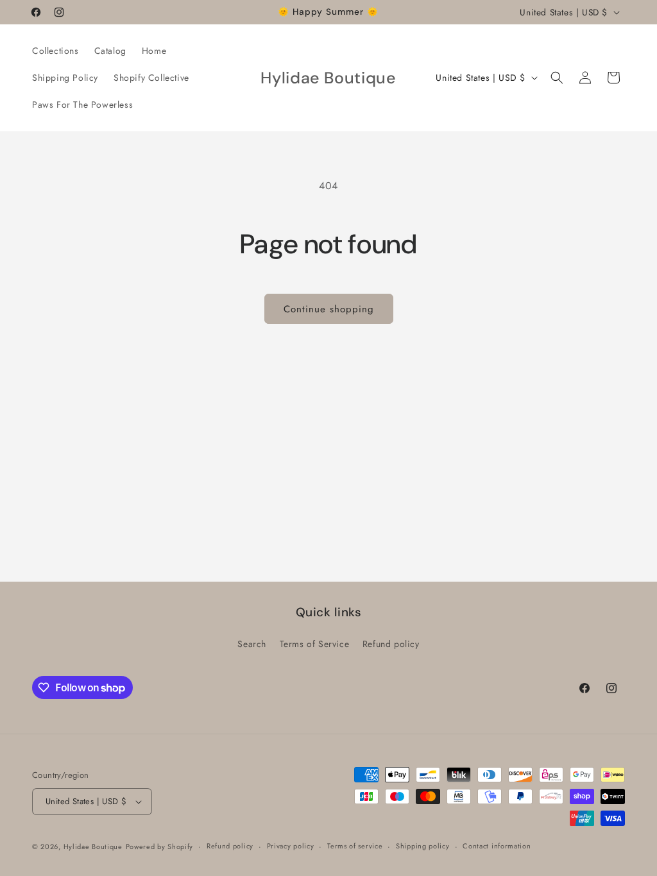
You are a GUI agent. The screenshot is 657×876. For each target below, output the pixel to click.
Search (251, 643)
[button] (557, 77)
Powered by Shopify (160, 846)
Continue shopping (329, 309)
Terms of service (354, 846)
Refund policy (391, 643)
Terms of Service (315, 643)
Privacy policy (290, 846)
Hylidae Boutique (93, 846)
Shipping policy (423, 846)
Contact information (497, 846)
